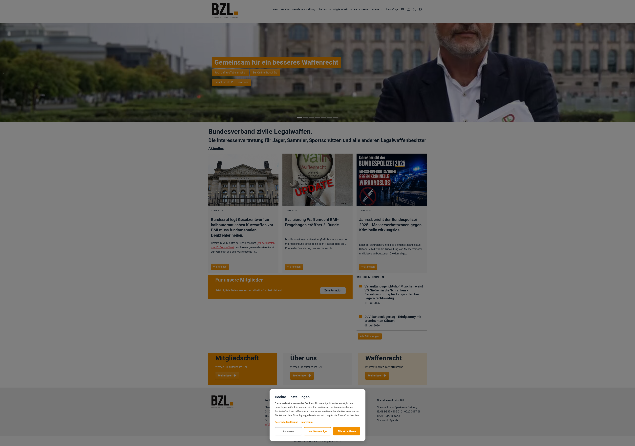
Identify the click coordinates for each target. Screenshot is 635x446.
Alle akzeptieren (347, 431)
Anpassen (288, 431)
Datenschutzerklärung (286, 422)
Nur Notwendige (318, 431)
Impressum (307, 422)
